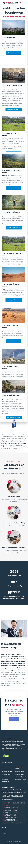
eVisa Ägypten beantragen (13, 300)
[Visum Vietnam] (13, 202)
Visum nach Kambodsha (12, 253)
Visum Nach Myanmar (11, 171)
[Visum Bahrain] (13, 386)
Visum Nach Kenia (10, 325)
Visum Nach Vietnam (11, 212)
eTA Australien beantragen (13, 109)
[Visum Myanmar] (13, 161)
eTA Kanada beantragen (13, 52)
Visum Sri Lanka (9, 133)
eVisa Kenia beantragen (14, 341)
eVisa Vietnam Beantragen (13, 227)
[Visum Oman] (13, 356)
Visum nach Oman (10, 366)
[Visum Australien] (13, 75)
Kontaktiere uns (14, 719)
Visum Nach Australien (12, 85)
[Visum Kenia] (13, 315)
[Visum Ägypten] (13, 274)
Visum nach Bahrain (10, 395)
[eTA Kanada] (13, 27)
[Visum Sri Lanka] (13, 123)
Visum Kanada (8, 37)
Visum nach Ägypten (11, 284)
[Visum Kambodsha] (13, 243)
